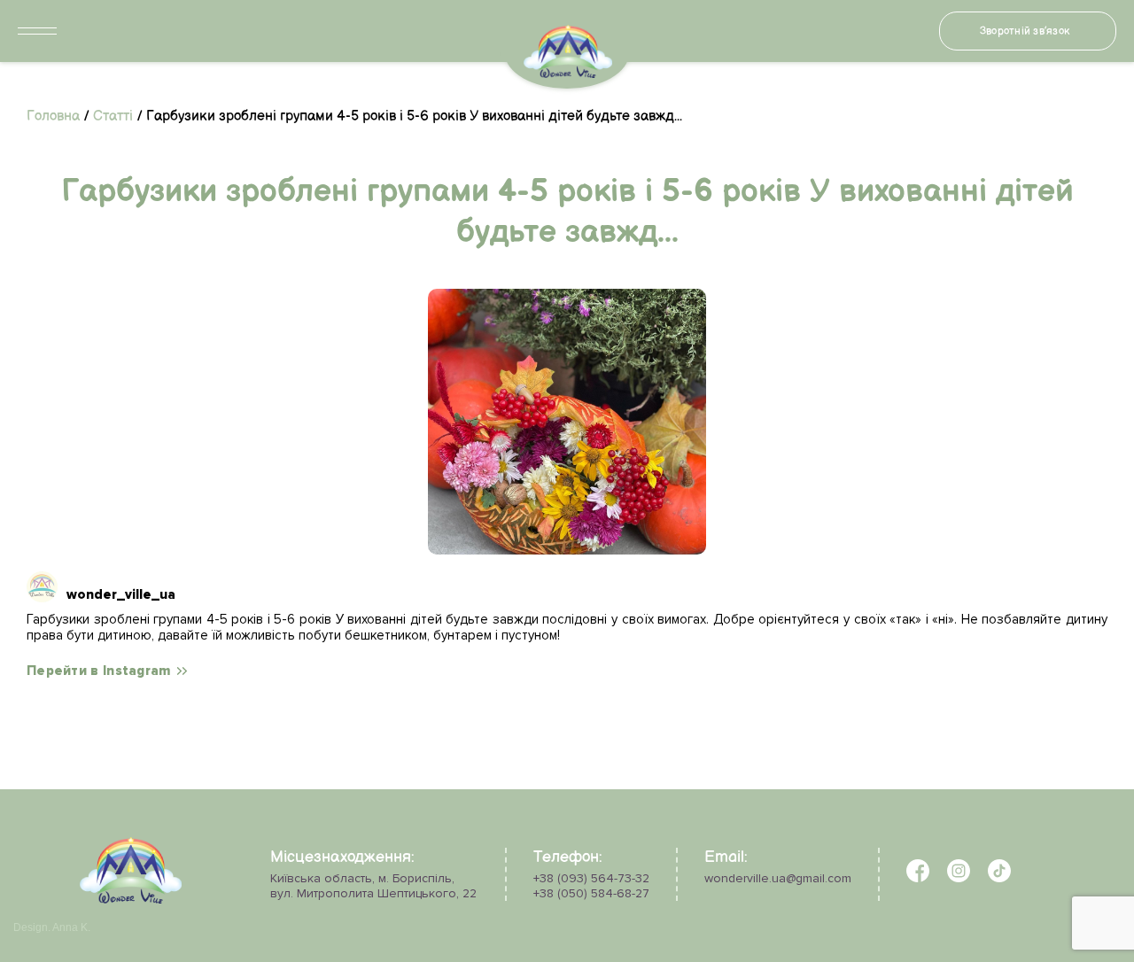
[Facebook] (917, 878)
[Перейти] (567, 422)
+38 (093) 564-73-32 (591, 878)
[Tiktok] (999, 878)
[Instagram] (958, 878)
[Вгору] (59, 893)
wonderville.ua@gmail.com (777, 878)
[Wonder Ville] (131, 899)
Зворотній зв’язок (1024, 31)
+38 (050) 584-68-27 (591, 893)
